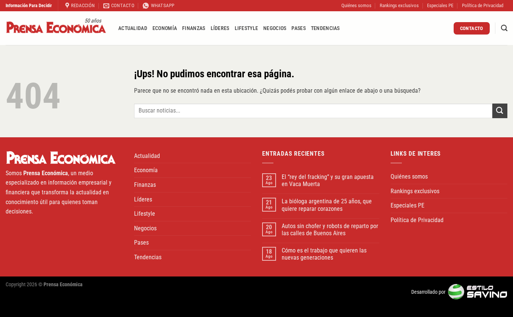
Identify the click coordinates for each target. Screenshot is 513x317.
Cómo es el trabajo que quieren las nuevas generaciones (324, 254)
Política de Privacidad (482, 5)
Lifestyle (246, 28)
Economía (164, 28)
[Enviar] (499, 111)
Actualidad (132, 28)
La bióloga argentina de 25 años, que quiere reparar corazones (327, 205)
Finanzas (193, 28)
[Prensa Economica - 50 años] (56, 28)
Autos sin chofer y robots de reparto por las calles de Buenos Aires (330, 229)
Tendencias (325, 28)
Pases (298, 28)
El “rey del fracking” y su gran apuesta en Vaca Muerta (328, 180)
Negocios (274, 28)
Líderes (220, 28)
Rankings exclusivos (399, 5)
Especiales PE (440, 5)
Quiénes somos (356, 5)
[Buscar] (504, 28)
